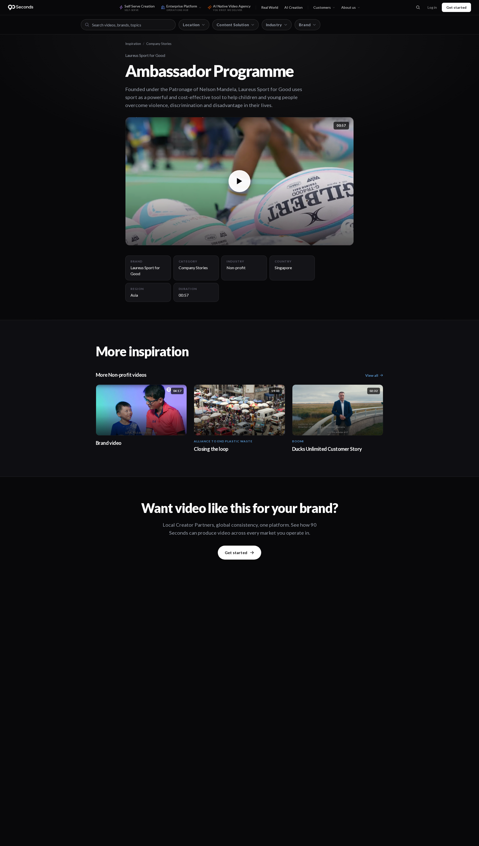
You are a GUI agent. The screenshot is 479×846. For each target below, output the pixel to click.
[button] (239, 181)
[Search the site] (418, 7)
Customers (322, 7)
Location (191, 24)
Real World (269, 7)
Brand (305, 24)
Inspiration (133, 44)
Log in (432, 7)
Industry (274, 24)
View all (371, 375)
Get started (456, 7)
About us (348, 7)
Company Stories (158, 44)
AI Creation (293, 7)
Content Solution (233, 24)
